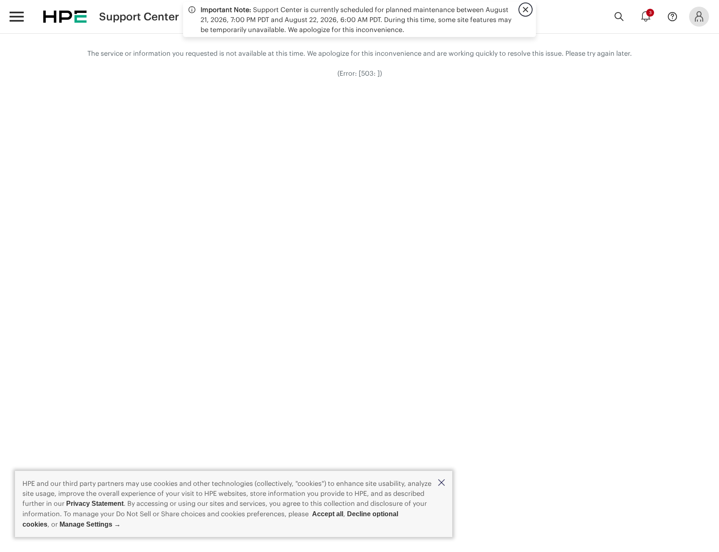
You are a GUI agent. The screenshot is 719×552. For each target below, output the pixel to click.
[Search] (619, 17)
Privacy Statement (95, 503)
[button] (441, 483)
